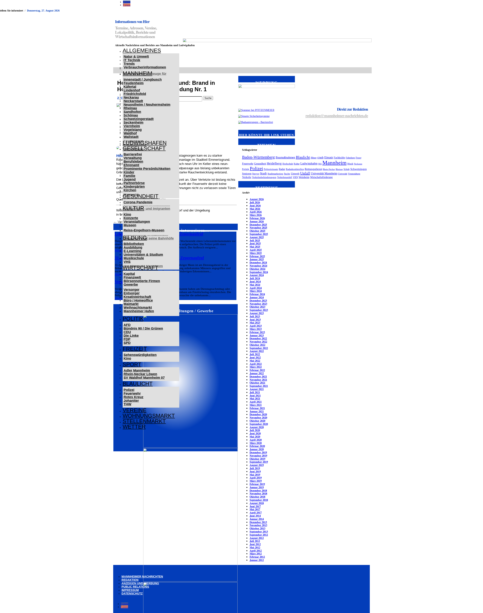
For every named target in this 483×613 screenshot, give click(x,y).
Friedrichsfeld (135, 94)
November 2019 (258, 456)
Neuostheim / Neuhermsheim (147, 104)
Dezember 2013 (258, 522)
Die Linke (131, 335)
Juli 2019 (255, 468)
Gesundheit (140, 196)
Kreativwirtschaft (137, 297)
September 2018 (259, 500)
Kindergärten (134, 186)
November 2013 (258, 525)
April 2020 (256, 440)
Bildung (135, 238)
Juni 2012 (255, 544)
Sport (132, 364)
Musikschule (134, 258)
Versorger (131, 290)
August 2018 (257, 503)
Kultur (133, 208)
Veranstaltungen (137, 221)
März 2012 (256, 554)
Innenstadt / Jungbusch (143, 79)
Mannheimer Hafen (139, 311)
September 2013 (259, 531)
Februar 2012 (257, 557)
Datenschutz (132, 593)
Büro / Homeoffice (138, 300)
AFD (127, 325)
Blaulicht (138, 384)
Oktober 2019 (257, 459)
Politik (133, 319)
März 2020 (256, 443)
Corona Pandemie (138, 202)
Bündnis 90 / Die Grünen (143, 328)
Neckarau (131, 97)
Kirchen (130, 190)
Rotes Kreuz (133, 397)
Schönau (131, 115)
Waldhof (130, 133)
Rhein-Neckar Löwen (140, 374)
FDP (127, 339)
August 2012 (257, 538)
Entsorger (132, 293)
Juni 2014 (255, 516)
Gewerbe (131, 284)
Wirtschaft (140, 268)
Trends (129, 64)
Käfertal (130, 87)
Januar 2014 (257, 519)
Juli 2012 (255, 541)
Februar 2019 (257, 484)
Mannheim (137, 73)
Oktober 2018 (257, 497)
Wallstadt (131, 137)
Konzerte (131, 218)
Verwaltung (133, 158)
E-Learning (132, 251)
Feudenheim (134, 83)
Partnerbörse (134, 183)
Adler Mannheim (137, 370)
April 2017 (256, 512)
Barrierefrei (133, 154)
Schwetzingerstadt (139, 119)
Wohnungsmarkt (149, 416)
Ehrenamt (131, 165)
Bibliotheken (134, 244)
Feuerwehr (132, 393)
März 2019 (256, 481)
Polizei (129, 390)
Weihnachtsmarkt (138, 307)
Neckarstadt (133, 101)
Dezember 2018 (258, 490)
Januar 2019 (257, 487)
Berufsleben (133, 161)
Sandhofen (132, 112)
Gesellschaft (144, 148)
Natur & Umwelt (136, 56)
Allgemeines (142, 50)
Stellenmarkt (144, 421)
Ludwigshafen (145, 143)
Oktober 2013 (257, 528)
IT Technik (132, 60)
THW (127, 404)
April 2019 (256, 478)
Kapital (129, 274)
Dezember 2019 (258, 452)
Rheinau (130, 108)
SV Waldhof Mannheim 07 (144, 378)
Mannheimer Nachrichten (142, 576)
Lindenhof (132, 90)
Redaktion (130, 580)
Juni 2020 (255, 433)
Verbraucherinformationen (145, 67)
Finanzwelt (132, 277)
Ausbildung (133, 247)
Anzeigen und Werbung (140, 583)
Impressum (130, 590)
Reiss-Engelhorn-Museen (144, 230)
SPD (127, 343)
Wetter (134, 427)
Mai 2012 (255, 547)
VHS (127, 262)
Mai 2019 (255, 475)
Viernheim (132, 126)
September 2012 (259, 535)
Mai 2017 (255, 509)
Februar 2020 (257, 446)
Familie (129, 176)
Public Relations (135, 586)
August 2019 (257, 465)
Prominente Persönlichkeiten (147, 169)
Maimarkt (131, 304)
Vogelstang (133, 130)
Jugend (130, 179)
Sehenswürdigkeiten (140, 355)
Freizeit (135, 349)
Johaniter (131, 401)
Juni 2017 (255, 506)
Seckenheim (133, 122)
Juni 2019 (255, 471)
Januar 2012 (257, 560)
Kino (127, 214)
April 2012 (256, 551)
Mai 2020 (255, 437)
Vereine (134, 410)
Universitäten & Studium (143, 254)
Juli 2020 (255, 430)
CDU (127, 332)
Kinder (129, 172)
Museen (130, 225)
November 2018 (258, 493)
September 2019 (259, 462)
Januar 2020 (257, 449)
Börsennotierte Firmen (142, 281)
